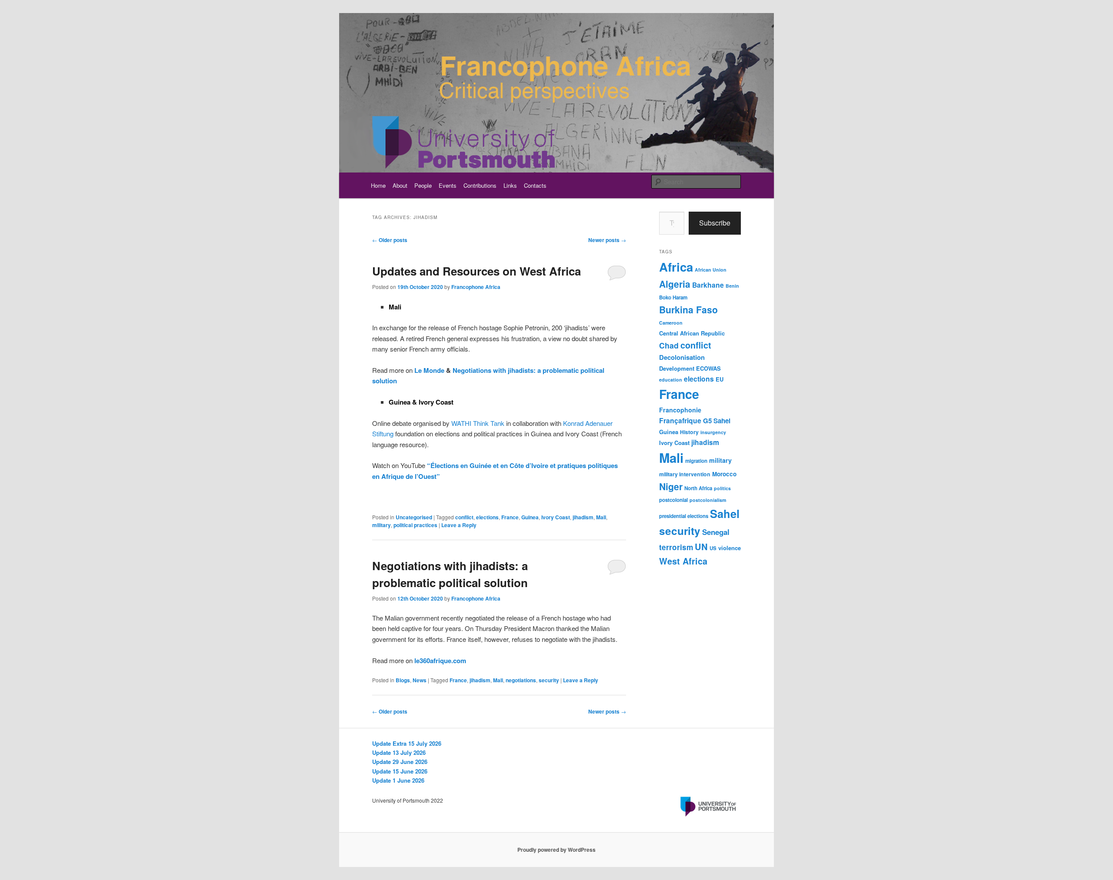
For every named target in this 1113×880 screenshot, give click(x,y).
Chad (669, 345)
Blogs (403, 680)
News (420, 680)
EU (719, 379)
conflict (464, 517)
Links (510, 185)
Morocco (724, 474)
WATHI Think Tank (477, 423)
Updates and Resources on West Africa (476, 271)
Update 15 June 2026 (399, 771)
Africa (676, 266)
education (670, 379)
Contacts (535, 185)
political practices (415, 525)
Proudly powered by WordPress (556, 849)
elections (487, 517)
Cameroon (671, 322)
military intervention (684, 474)
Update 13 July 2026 (399, 752)
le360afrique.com (440, 660)
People (423, 185)
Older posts (389, 240)
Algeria (674, 283)
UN (701, 546)
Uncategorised (414, 517)
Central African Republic (692, 333)
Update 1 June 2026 (398, 780)
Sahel (725, 513)
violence (729, 548)
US (713, 548)
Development (676, 368)
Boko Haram (673, 297)
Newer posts (607, 240)
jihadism (583, 517)
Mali (601, 517)
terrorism (676, 547)
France (510, 517)
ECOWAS (708, 368)
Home (378, 185)
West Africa (683, 561)
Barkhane (708, 285)
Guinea (530, 517)
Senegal (716, 532)
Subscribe (714, 223)
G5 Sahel (716, 420)
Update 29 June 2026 (399, 761)
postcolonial (673, 500)
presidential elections (683, 516)
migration (696, 461)
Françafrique (680, 420)
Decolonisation (682, 357)
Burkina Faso (688, 309)
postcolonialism (708, 500)
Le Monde (429, 370)
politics (722, 488)
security (549, 680)
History (689, 432)
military (381, 525)
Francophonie (680, 409)
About (400, 185)
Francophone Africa (475, 287)
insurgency (713, 432)
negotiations (521, 680)
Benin (732, 285)
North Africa (698, 488)
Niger (671, 486)
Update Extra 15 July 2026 (406, 743)
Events (448, 185)
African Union (710, 269)
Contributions (480, 185)
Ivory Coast (555, 517)
